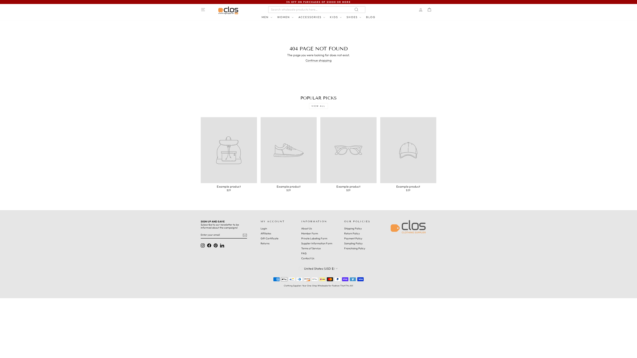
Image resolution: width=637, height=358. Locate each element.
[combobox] (316, 9)
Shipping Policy (353, 228)
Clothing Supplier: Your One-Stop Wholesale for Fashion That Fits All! (318, 285)
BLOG (370, 17)
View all (318, 106)
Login (264, 228)
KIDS (334, 17)
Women (284, 17)
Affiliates (266, 233)
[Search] (396, 9)
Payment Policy (353, 238)
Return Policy (352, 233)
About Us (306, 228)
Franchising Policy (354, 248)
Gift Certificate (270, 238)
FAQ (303, 253)
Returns (265, 243)
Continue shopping (319, 60)
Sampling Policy (353, 243)
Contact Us (307, 258)
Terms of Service (311, 248)
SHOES (353, 17)
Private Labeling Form (314, 238)
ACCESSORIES (310, 17)
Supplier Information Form (316, 243)
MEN (266, 17)
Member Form (309, 233)
